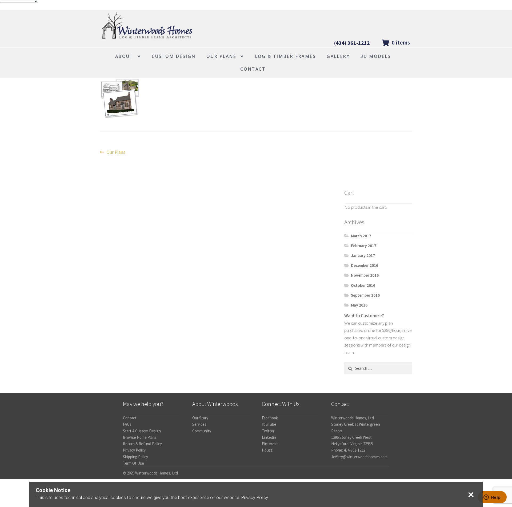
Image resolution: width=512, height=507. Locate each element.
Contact (253, 69)
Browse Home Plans (140, 437)
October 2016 (363, 285)
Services (199, 424)
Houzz (267, 450)
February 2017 (363, 245)
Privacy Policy (134, 450)
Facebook (270, 417)
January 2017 (363, 255)
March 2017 (361, 235)
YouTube (269, 424)
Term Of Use (133, 463)
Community (201, 430)
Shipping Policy (135, 456)
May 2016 (359, 305)
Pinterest (270, 443)
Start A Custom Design (142, 430)
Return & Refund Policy (142, 443)
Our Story (200, 417)
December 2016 (364, 265)
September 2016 (365, 295)
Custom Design (173, 56)
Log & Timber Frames (285, 56)
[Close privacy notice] (471, 494)
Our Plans (221, 56)
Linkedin (269, 437)
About (124, 56)
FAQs (127, 424)
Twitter (268, 430)
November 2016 (365, 275)
